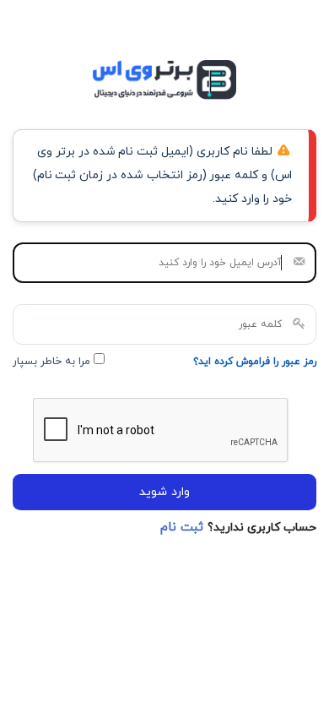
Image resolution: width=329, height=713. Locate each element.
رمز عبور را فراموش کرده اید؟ (254, 361)
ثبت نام (184, 527)
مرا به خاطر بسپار (53, 361)
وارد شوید (164, 491)
